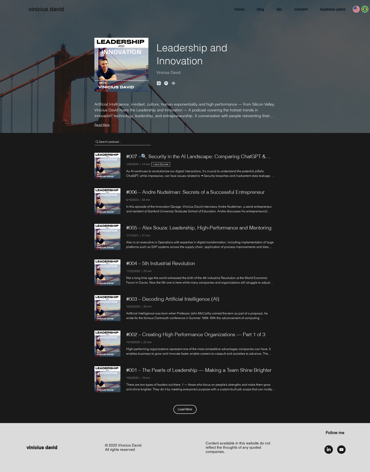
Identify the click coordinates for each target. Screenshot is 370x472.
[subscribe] (341, 449)
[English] (356, 9)
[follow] (328, 449)
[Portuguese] (364, 9)
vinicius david (42, 447)
